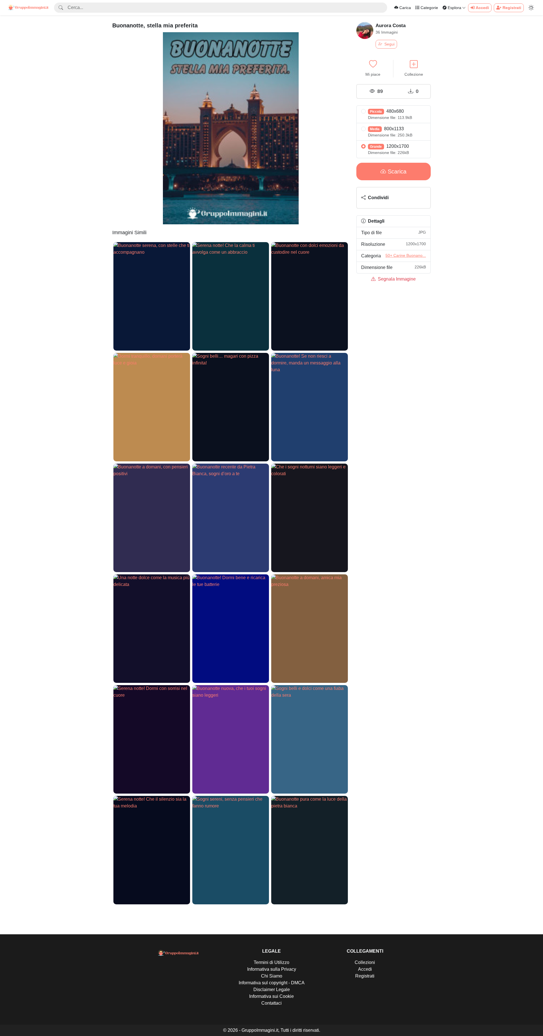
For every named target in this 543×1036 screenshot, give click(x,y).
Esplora (454, 7)
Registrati (364, 976)
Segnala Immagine (396, 279)
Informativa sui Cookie (271, 996)
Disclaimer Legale (271, 989)
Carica (405, 7)
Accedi (365, 969)
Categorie (428, 7)
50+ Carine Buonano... (405, 255)
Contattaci (271, 1003)
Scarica (396, 171)
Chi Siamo (271, 976)
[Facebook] (401, 198)
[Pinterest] (412, 198)
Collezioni (365, 962)
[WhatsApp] (423, 198)
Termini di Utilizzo (271, 962)
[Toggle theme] (531, 7)
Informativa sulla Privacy (271, 969)
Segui (389, 44)
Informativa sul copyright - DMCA (272, 982)
